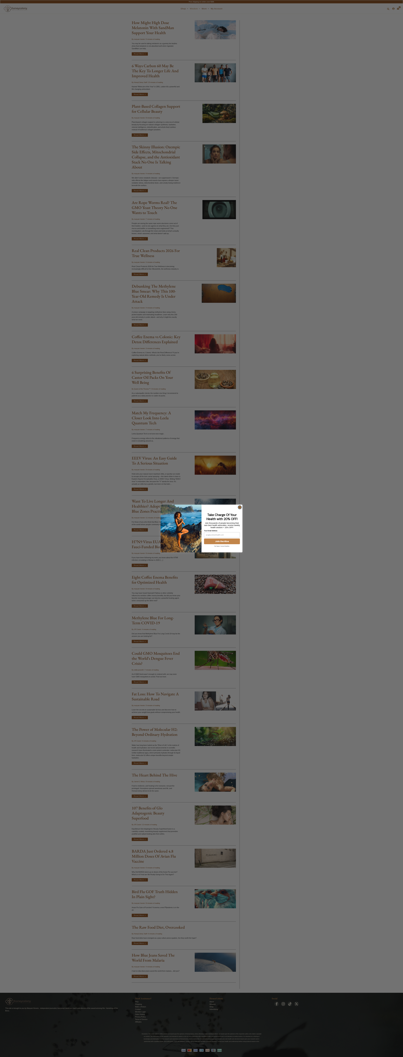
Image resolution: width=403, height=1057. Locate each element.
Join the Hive (222, 541)
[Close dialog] (240, 507)
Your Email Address (210, 531)
